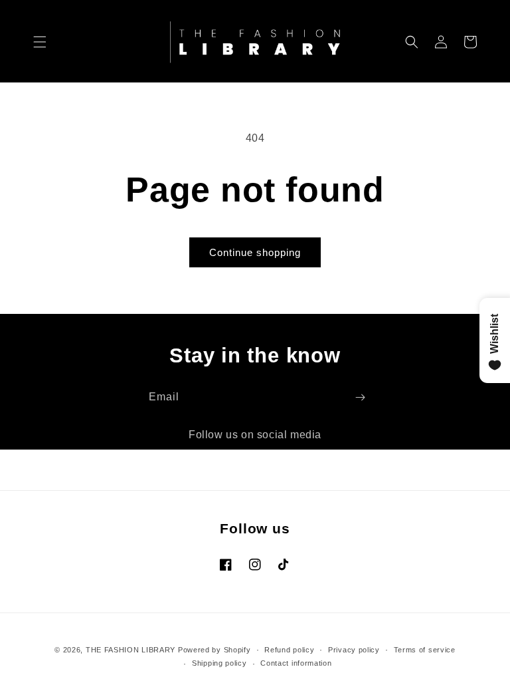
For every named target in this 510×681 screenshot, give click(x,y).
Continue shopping (255, 252)
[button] (39, 42)
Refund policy (289, 650)
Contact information (295, 663)
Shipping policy (219, 663)
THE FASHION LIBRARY (130, 650)
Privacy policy (354, 650)
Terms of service (425, 650)
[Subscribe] (360, 397)
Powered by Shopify (214, 650)
